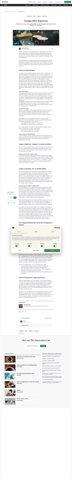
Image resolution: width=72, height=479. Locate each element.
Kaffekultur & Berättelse (44, 5)
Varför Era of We (31, 2)
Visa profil (10, 197)
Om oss (50, 2)
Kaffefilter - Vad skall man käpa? (48, 358)
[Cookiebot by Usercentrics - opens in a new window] (55, 228)
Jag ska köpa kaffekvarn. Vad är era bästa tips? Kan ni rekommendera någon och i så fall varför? (52, 382)
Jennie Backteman (27, 304)
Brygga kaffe (27, 5)
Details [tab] (36, 231)
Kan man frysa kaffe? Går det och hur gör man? (51, 368)
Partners (45, 2)
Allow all (52, 250)
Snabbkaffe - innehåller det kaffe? (48, 360)
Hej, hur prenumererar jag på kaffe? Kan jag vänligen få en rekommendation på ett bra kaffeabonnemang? (52, 377)
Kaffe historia (44, 16)
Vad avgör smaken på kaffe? (47, 379)
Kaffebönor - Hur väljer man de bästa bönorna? (51, 356)
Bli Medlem (67, 2)
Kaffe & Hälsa (53, 5)
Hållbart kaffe (65, 5)
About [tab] (53, 231)
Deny (20, 250)
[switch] (29, 246)
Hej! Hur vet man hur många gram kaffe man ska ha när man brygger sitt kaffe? (51, 374)
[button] (8, 5)
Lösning (39, 2)
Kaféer (60, 5)
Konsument (39, 16)
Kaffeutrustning (35, 5)
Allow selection (36, 250)
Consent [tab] (19, 231)
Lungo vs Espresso (24, 325)
